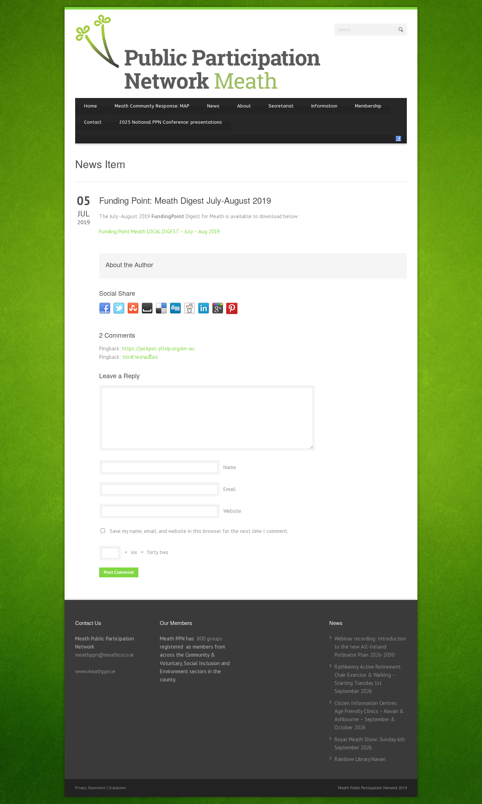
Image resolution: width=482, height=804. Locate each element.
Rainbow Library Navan (360, 759)
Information (324, 106)
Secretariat (281, 106)
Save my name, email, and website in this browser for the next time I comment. (199, 531)
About (244, 106)
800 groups (209, 638)
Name (229, 467)
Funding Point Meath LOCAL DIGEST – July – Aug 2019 (159, 231)
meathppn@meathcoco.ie (104, 654)
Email (229, 489)
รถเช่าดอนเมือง (139, 357)
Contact (93, 122)
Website (232, 511)
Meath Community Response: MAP (152, 106)
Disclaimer (117, 787)
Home (90, 106)
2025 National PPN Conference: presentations (170, 122)
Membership (368, 106)
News (213, 106)
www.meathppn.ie (95, 671)
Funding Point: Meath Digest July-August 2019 (185, 200)
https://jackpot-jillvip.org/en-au (158, 348)
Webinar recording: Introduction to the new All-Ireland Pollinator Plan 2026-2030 (370, 646)
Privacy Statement (91, 787)
